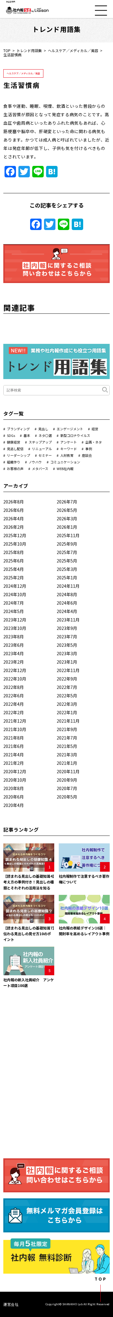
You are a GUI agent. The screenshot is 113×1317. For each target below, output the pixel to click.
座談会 (87, 455)
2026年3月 (67, 518)
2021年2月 (13, 763)
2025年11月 (68, 535)
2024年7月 (13, 603)
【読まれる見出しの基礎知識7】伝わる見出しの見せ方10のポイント (28, 933)
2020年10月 (14, 780)
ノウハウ (35, 461)
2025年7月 (67, 552)
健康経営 (13, 442)
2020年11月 (68, 771)
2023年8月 (13, 637)
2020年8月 (13, 788)
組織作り (13, 461)
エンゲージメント (70, 428)
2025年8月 (13, 552)
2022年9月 (67, 679)
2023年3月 (67, 653)
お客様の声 (15, 468)
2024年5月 (13, 611)
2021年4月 (13, 755)
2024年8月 (67, 594)
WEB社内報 (65, 468)
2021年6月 (13, 746)
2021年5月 (67, 746)
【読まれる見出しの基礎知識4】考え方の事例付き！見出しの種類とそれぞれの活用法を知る (28, 881)
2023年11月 (68, 620)
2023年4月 (13, 653)
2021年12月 (14, 721)
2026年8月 (13, 502)
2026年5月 (67, 510)
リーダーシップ (18, 455)
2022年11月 (68, 670)
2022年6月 (13, 696)
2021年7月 (67, 738)
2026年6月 (13, 510)
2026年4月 (13, 518)
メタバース (40, 468)
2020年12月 (14, 771)
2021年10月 (14, 729)
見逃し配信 (15, 448)
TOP (7, 50)
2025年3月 (67, 569)
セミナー (45, 455)
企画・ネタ (93, 442)
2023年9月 (67, 628)
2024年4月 (67, 611)
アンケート (68, 442)
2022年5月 (67, 696)
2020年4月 (13, 805)
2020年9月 (67, 780)
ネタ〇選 (45, 435)
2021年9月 (67, 729)
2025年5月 (67, 561)
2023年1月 (67, 662)
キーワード (68, 448)
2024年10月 (14, 594)
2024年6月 (67, 603)
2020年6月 (13, 797)
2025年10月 (14, 544)
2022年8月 (13, 687)
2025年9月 (67, 544)
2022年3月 (67, 704)
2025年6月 (13, 561)
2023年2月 (13, 662)
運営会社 (10, 1304)
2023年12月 (14, 620)
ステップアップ (40, 442)
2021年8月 (13, 738)
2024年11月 (68, 586)
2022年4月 (13, 704)
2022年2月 (13, 712)
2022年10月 (14, 679)
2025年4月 (13, 569)
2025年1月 (67, 577)
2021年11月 (68, 721)
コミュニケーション (65, 461)
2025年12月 (14, 535)
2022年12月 (14, 670)
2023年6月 (13, 645)
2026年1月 (67, 527)
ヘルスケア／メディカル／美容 (73, 50)
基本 (27, 435)
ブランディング (18, 428)
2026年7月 (67, 502)
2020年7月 (67, 788)
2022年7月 (67, 687)
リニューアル (42, 448)
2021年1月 (67, 763)
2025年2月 (13, 577)
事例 (88, 448)
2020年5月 (67, 797)
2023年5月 (67, 645)
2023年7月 (67, 637)
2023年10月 (14, 628)
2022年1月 (67, 712)
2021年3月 (67, 755)
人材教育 (67, 455)
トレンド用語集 (29, 50)
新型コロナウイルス (75, 435)
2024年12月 (14, 586)
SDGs (11, 435)
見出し (43, 428)
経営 (95, 428)
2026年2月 (13, 527)
